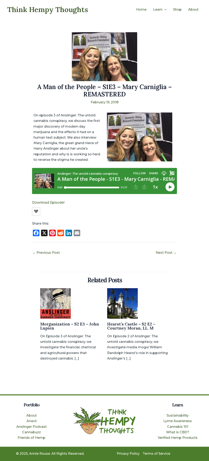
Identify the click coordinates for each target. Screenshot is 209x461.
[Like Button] (36, 211)
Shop (177, 9)
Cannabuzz (31, 432)
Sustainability (178, 415)
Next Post (166, 253)
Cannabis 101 (177, 427)
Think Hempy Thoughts (47, 9)
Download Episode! (48, 202)
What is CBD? (177, 432)
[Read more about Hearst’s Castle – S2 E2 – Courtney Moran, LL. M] (122, 303)
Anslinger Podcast (31, 427)
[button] (164, 9)
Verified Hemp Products (178, 438)
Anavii (32, 421)
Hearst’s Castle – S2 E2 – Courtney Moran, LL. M (131, 326)
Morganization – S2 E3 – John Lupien (69, 326)
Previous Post (46, 253)
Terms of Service (156, 453)
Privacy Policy (128, 453)
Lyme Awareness (177, 421)
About (193, 9)
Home (141, 9)
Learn (157, 9)
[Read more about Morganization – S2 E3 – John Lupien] (55, 303)
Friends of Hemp (31, 438)
